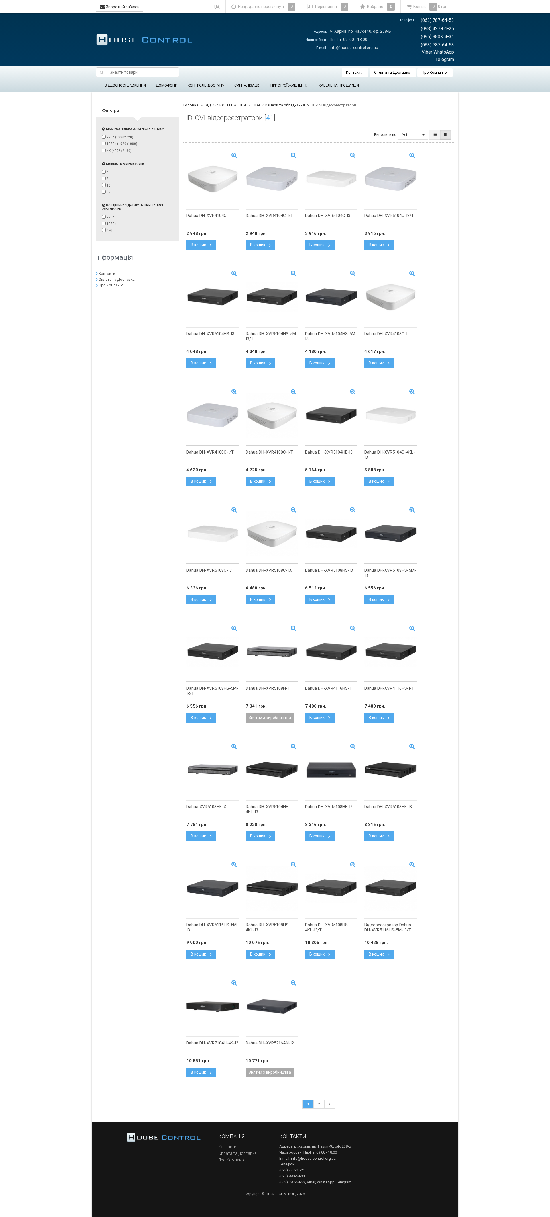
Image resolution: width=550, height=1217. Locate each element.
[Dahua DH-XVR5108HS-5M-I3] (390, 533)
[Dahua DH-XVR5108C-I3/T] (272, 533)
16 (108, 185)
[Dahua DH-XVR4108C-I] (390, 297)
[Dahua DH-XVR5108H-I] (272, 651)
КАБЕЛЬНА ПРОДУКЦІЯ (339, 85)
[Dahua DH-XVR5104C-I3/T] (390, 179)
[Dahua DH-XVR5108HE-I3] (390, 770)
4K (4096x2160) (118, 151)
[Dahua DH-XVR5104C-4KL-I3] (390, 415)
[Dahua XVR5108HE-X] (212, 770)
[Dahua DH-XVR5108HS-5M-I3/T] (212, 651)
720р (110, 217)
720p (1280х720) (119, 137)
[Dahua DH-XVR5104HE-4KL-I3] (272, 770)
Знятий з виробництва (270, 717)
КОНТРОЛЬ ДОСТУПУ (206, 85)
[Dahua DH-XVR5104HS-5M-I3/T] (272, 297)
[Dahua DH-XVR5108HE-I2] (331, 770)
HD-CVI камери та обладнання (279, 105)
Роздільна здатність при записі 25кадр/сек (132, 207)
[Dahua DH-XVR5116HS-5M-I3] (212, 888)
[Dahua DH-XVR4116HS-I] (331, 651)
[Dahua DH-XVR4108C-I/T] (212, 415)
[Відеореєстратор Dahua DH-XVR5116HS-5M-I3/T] (390, 888)
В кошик (199, 245)
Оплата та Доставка (392, 72)
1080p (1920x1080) (121, 144)
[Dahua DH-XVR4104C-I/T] (272, 179)
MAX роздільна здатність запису (134, 129)
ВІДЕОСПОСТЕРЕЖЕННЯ (125, 85)
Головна (190, 105)
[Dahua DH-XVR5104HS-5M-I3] (331, 297)
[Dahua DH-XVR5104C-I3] (331, 179)
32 (108, 192)
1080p (111, 224)
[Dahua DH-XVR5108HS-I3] (331, 533)
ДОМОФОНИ (167, 85)
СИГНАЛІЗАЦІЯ (247, 85)
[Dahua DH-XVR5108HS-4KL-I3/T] (331, 888)
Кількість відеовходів (124, 164)
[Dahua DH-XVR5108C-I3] (212, 533)
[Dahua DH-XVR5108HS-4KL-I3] (272, 888)
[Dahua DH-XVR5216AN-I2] (272, 1006)
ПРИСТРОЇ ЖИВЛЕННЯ (289, 85)
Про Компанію (434, 72)
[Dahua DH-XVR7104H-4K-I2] (212, 1006)
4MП (110, 230)
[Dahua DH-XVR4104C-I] (212, 179)
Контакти (354, 72)
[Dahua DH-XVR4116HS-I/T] (390, 651)
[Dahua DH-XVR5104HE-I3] (331, 415)
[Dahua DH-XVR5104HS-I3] (212, 297)
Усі (405, 134)
